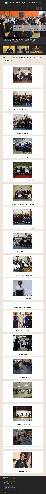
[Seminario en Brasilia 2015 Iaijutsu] (16, 38)
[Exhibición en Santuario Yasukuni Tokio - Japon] (16, 37)
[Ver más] (42, 29)
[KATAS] (37, 53)
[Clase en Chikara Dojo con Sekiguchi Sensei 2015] (7, 38)
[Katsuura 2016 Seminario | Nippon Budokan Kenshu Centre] (7, 37)
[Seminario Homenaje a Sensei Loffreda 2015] (25, 37)
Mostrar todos (39, 62)
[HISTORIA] (9, 53)
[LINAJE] (23, 53)
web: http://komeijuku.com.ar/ (9, 481)
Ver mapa (6, 492)
